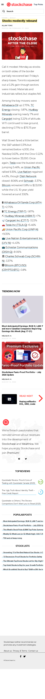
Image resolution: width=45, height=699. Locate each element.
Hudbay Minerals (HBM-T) (19, 215)
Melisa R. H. (7, 336)
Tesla (13, 162)
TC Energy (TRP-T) (15, 211)
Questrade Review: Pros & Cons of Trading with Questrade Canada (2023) (18, 481)
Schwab (28, 180)
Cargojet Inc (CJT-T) (17, 220)
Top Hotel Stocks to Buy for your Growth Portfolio (23, 565)
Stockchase (9, 443)
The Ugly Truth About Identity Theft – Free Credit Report (18, 492)
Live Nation (24, 171)
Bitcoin (6, 185)
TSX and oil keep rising (12, 538)
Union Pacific (32, 167)
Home (5, 18)
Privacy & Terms (20, 651)
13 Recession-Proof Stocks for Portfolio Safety (22, 557)
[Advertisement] (22, 608)
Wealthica (28, 443)
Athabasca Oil (10, 105)
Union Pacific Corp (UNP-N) (22, 229)
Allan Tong (7, 25)
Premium (13, 452)
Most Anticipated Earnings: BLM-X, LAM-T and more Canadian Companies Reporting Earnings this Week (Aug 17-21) (22, 329)
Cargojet (7, 118)
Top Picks (38, 4)
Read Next (26, 396)
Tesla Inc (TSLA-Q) (16, 224)
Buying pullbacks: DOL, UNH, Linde (27, 402)
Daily (13, 18)
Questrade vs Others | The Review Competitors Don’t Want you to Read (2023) (21, 502)
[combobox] (22, 11)
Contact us (33, 651)
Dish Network (28, 176)
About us (8, 651)
